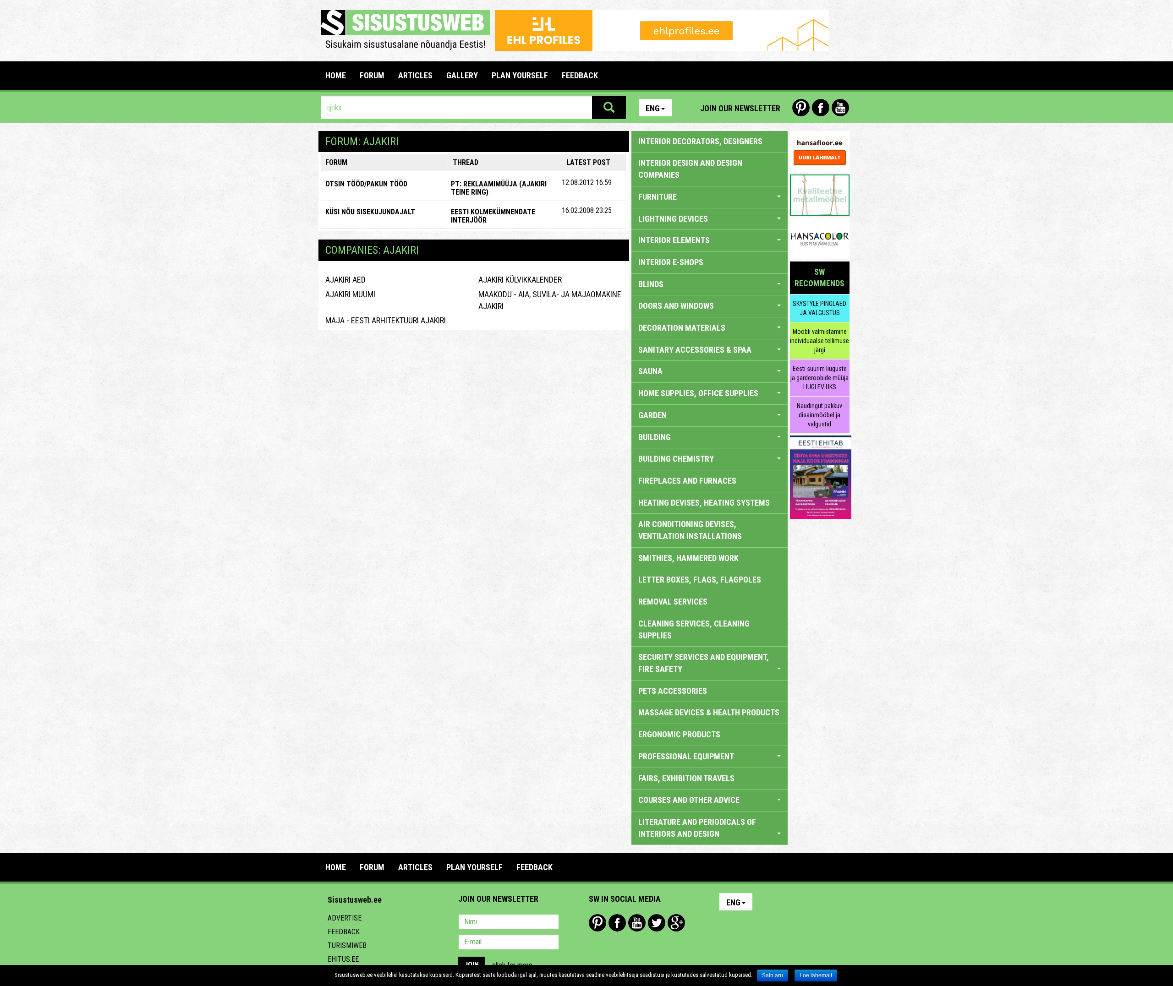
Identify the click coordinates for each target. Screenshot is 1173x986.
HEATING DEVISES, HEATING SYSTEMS (704, 502)
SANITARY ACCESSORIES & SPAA (694, 349)
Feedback (344, 931)
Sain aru (772, 975)
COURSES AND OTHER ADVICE (689, 800)
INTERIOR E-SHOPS (670, 262)
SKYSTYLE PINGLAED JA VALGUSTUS (819, 308)
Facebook (820, 107)
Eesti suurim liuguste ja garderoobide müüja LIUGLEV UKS (819, 378)
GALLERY (462, 75)
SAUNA (650, 371)
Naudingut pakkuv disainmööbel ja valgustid (819, 415)
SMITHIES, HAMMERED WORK (688, 558)
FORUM (372, 75)
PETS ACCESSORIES (672, 691)
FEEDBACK (580, 75)
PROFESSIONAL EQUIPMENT (686, 756)
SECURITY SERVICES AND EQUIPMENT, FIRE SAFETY (703, 663)
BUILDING (654, 437)
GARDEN (652, 415)
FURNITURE (657, 197)
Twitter (656, 923)
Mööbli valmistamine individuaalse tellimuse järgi (819, 341)
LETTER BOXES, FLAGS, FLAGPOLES (699, 579)
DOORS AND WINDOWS (676, 306)
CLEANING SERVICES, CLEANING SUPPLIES (694, 629)
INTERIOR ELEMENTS (674, 240)
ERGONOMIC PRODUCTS (679, 734)
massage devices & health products (708, 712)
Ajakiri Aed (345, 279)
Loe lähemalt (816, 975)
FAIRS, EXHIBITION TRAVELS (686, 778)
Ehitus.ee (343, 959)
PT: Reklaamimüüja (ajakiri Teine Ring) (499, 188)
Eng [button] (653, 108)
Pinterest (801, 107)
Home (335, 75)
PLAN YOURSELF (520, 75)
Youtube (840, 107)
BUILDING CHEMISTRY (676, 458)
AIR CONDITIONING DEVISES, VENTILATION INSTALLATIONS (690, 530)
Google (676, 923)
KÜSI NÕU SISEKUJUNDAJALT (370, 211)
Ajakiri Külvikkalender (520, 279)
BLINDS (650, 284)
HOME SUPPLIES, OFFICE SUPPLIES (698, 393)
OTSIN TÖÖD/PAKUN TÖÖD (366, 184)
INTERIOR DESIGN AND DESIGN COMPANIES (690, 169)
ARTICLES (415, 75)
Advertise (345, 918)
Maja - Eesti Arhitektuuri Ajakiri (385, 320)
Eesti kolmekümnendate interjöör (493, 215)
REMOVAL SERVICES (672, 601)
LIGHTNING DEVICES (673, 218)
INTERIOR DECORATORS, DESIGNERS (700, 141)
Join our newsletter (740, 108)
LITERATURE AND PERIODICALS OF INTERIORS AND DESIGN (697, 828)
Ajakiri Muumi (350, 294)
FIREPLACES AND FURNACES (687, 480)
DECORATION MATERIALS (681, 327)
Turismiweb (347, 945)
